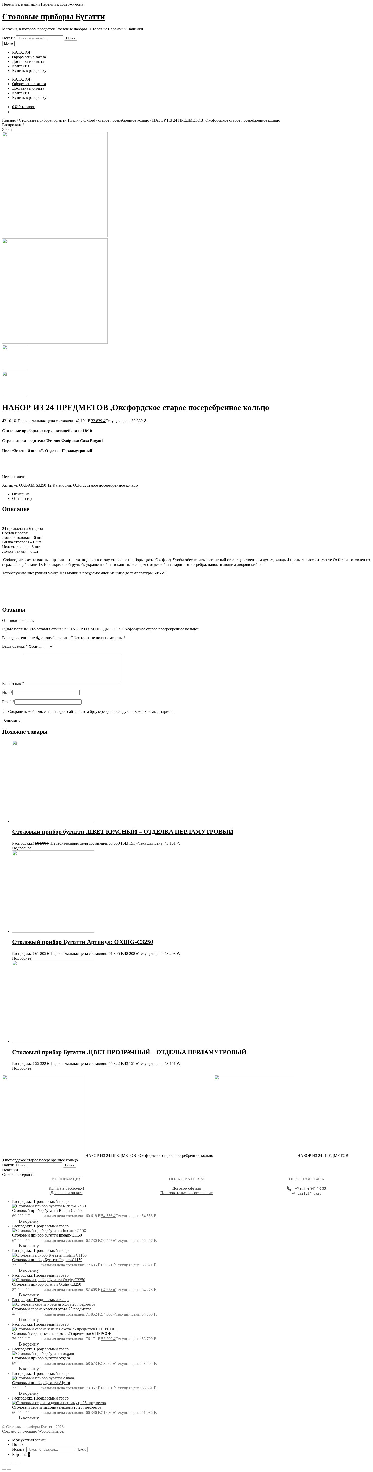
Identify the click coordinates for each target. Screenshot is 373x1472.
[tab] (191, 494)
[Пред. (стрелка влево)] (4, 1469)
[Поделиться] (9, 1464)
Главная (9, 120)
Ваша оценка (15, 646)
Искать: (8, 38)
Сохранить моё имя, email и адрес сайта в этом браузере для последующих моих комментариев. (90, 711)
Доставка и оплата (28, 61)
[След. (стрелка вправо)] (9, 1469)
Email (8, 702)
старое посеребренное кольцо (123, 120)
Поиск (70, 38)
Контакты (20, 66)
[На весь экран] (14, 1464)
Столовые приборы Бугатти (53, 16)
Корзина (21, 1454)
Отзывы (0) (22, 498)
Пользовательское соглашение (186, 1193)
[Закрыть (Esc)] (4, 1464)
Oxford (89, 120)
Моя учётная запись (29, 1440)
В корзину (29, 1221)
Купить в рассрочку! (30, 70)
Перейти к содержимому (62, 4)
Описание (21, 494)
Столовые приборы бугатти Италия (49, 120)
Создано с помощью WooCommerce (32, 1431)
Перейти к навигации (21, 4)
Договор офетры (186, 1188)
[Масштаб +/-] (19, 1464)
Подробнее (21, 848)
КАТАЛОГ (21, 52)
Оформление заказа (29, 57)
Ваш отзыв (13, 683)
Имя (7, 692)
